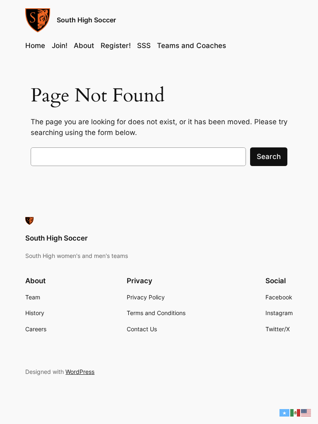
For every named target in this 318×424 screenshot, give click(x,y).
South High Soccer (86, 20)
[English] (306, 412)
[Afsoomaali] (284, 412)
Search (269, 156)
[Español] (295, 412)
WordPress (79, 371)
